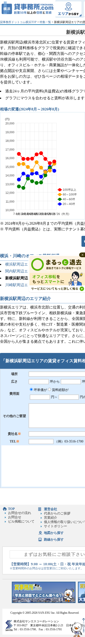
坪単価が (40, 390)
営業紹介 (50, 517)
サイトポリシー (55, 526)
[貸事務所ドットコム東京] (44, 602)
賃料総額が (59, 390)
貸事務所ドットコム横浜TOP (18, 22)
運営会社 (50, 509)
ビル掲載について (21, 521)
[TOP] (27, 9)
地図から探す (54, 533)
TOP (11, 509)
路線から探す (54, 539)
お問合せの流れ (19, 513)
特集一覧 (45, 22)
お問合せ (14, 517)
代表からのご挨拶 (57, 513)
